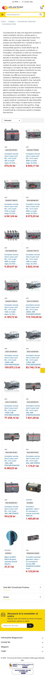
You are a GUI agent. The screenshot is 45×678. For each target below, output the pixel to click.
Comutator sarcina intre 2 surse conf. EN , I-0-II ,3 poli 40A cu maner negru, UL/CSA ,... (11, 158)
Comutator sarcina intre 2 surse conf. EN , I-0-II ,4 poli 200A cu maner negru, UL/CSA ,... (33, 208)
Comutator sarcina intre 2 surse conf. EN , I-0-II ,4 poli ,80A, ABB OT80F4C (33, 459)
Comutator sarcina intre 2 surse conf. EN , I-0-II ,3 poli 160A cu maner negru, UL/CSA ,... (11, 309)
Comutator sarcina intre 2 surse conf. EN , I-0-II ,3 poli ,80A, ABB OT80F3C (11, 510)
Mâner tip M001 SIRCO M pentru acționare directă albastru (10, 560)
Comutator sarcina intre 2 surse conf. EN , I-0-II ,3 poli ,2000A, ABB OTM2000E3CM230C (33, 309)
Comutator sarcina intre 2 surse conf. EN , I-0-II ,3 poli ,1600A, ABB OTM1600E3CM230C (11, 360)
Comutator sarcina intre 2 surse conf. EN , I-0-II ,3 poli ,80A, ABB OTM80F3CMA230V (33, 410)
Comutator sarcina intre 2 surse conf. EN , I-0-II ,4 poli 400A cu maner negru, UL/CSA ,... (33, 158)
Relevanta (12, 120)
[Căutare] (41, 14)
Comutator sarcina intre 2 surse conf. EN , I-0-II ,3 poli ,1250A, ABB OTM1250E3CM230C (33, 360)
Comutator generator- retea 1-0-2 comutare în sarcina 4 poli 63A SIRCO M (33, 511)
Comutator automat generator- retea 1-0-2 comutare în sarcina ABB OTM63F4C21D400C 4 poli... (33, 563)
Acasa (6, 597)
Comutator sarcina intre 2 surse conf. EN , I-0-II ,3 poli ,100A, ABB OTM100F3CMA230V (12, 461)
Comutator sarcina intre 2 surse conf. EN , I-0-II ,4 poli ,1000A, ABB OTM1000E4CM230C (11, 410)
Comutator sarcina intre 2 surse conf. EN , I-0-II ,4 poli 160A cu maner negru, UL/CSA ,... (33, 259)
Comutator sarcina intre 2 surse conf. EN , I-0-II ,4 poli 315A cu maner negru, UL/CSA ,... (11, 208)
